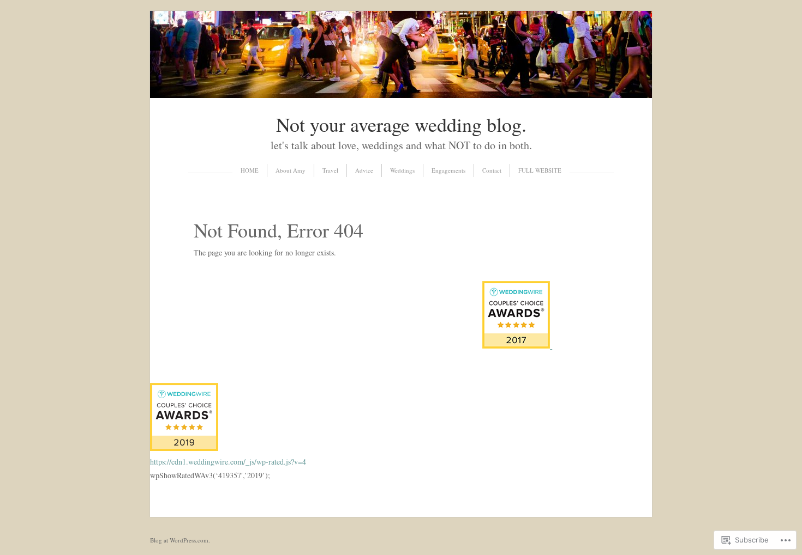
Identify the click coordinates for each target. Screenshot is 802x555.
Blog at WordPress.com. (180, 540)
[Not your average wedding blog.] (401, 95)
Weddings (402, 170)
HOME (250, 170)
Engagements (448, 170)
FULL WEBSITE (539, 170)
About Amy (291, 170)
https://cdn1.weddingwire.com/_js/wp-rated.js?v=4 (228, 461)
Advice (364, 170)
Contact (491, 170)
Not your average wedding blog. (401, 124)
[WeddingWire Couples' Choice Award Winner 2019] (184, 448)
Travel (330, 170)
